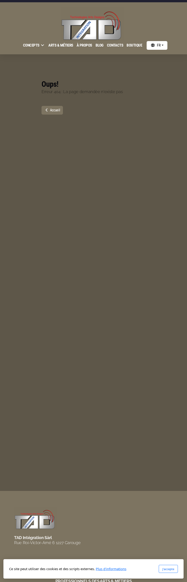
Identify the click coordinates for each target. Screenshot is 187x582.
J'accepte (168, 569)
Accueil (54, 110)
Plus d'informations (111, 568)
